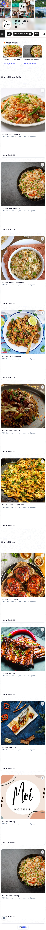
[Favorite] (42, 90)
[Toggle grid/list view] (4, 918)
